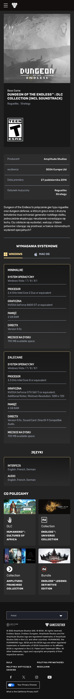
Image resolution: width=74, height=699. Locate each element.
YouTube (49, 677)
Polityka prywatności (50, 662)
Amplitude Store (17, 5)
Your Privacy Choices (27, 685)
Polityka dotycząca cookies (18, 668)
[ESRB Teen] (15, 129)
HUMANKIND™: (16, 535)
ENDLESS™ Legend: (54, 585)
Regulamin (43, 667)
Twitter (23, 677)
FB (10, 677)
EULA (9, 662)
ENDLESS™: (49, 535)
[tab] (13, 254)
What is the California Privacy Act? (22, 692)
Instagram (36, 677)
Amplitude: (15, 585)
